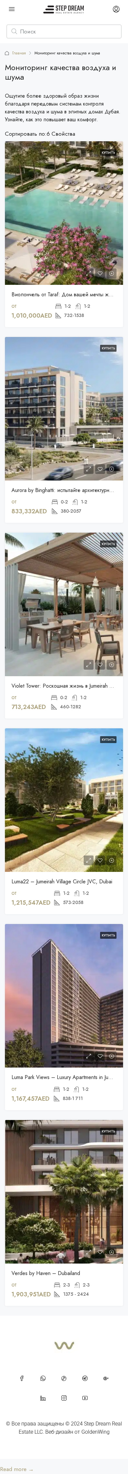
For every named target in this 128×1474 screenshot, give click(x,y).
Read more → (17, 1469)
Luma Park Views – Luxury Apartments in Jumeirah (67, 1077)
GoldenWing (95, 1432)
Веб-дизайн (59, 1432)
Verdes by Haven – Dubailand (45, 1273)
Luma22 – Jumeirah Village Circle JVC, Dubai (61, 881)
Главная (19, 53)
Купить (108, 152)
